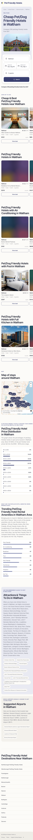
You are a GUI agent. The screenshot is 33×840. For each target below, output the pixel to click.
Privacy (3, 837)
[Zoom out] (31, 386)
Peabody (3, 817)
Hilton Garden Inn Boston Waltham (10, 132)
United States (11, 9)
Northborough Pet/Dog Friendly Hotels (12, 764)
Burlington (4, 799)
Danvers (3, 821)
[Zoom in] (31, 383)
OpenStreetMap (6, 412)
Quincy (3, 812)
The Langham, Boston (7, 295)
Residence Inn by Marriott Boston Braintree (13, 186)
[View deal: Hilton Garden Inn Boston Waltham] (14, 118)
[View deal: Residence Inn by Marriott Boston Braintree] (14, 171)
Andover (3, 808)
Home (4, 9)
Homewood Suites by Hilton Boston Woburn (13, 351)
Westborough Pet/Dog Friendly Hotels (11, 769)
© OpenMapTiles (14, 411)
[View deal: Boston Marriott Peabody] (14, 227)
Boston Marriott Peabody (8, 242)
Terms (7, 837)
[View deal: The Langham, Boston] (14, 280)
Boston (3, 786)
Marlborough (4, 778)
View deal (15, 141)
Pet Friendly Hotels (13, 3)
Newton (3, 791)
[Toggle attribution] (31, 411)
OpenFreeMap (6, 411)
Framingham (4, 773)
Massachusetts (20, 9)
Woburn (3, 795)
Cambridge (4, 804)
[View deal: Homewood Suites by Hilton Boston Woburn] (14, 336)
